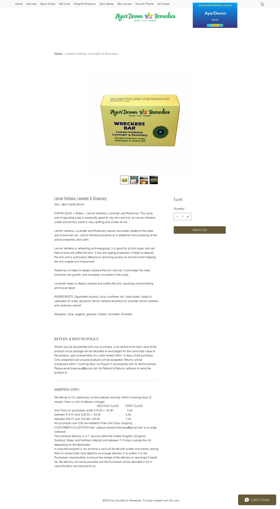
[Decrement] (176, 216)
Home (58, 54)
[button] (262, 4)
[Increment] (188, 216)
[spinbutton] (182, 216)
